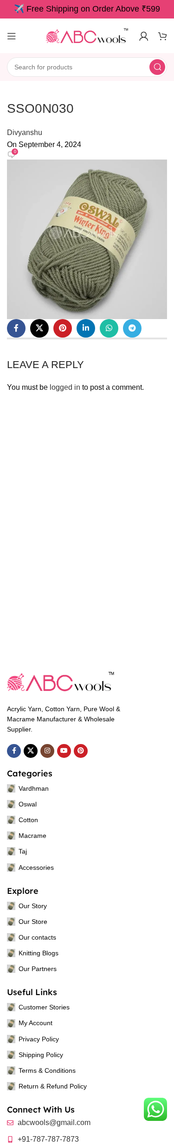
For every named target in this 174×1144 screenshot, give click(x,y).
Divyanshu (24, 132)
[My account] (144, 36)
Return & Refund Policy (53, 1086)
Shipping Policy (41, 1054)
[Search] (157, 67)
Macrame (32, 835)
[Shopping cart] (162, 36)
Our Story (33, 906)
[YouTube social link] (64, 751)
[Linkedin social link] (86, 328)
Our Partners (38, 968)
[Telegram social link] (132, 328)
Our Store (33, 921)
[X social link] (39, 328)
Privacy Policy (39, 1039)
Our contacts (37, 937)
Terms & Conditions (47, 1070)
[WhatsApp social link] (109, 328)
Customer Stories (44, 1007)
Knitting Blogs (38, 953)
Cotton (28, 820)
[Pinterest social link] (62, 328)
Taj (23, 851)
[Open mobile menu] (11, 36)
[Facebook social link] (16, 328)
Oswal (28, 804)
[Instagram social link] (47, 751)
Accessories (36, 867)
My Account (35, 1023)
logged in (65, 387)
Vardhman (34, 788)
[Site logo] (87, 35)
